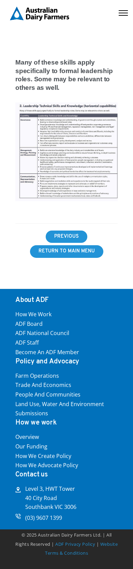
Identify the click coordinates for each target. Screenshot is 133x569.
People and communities (47, 394)
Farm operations (37, 375)
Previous (66, 236)
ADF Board (29, 324)
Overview (27, 437)
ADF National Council (42, 333)
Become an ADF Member (47, 352)
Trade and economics (43, 385)
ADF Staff (27, 342)
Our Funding (31, 446)
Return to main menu (67, 251)
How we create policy (43, 456)
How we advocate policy (46, 465)
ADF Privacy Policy (75, 544)
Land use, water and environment (59, 404)
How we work (33, 314)
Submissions (31, 413)
